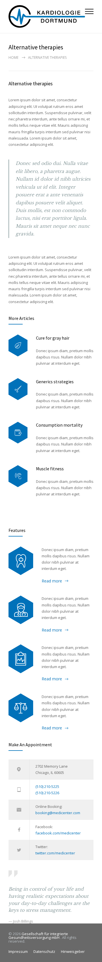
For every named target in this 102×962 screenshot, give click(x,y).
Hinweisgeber (73, 951)
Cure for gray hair (52, 338)
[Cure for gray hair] (17, 345)
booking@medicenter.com (57, 812)
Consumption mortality (59, 425)
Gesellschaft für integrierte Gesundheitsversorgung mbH (38, 935)
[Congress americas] (20, 659)
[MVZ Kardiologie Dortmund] (46, 16)
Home (13, 57)
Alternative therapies (30, 83)
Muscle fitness (50, 468)
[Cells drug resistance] (20, 610)
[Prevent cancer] (20, 708)
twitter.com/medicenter (55, 853)
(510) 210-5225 (47, 786)
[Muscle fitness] (17, 476)
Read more (52, 581)
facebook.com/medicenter (58, 833)
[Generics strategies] (17, 389)
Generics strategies (55, 381)
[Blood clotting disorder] (20, 561)
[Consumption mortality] (17, 432)
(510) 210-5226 (47, 792)
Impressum (18, 951)
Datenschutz (44, 951)
